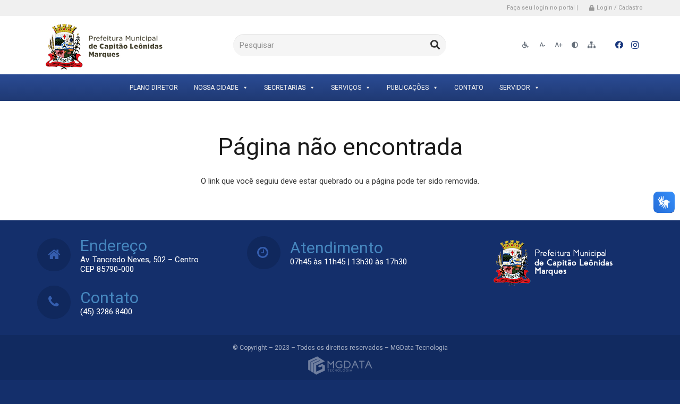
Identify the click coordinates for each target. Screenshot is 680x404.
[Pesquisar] (435, 45)
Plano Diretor (154, 87)
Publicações (408, 87)
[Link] (102, 45)
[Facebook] (619, 45)
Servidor (514, 87)
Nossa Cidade (216, 87)
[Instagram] (635, 45)
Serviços (346, 87)
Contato (468, 87)
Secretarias (284, 87)
